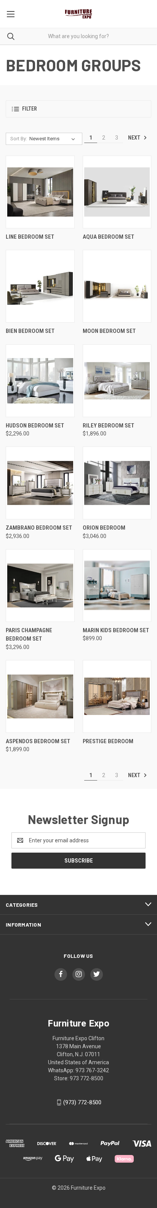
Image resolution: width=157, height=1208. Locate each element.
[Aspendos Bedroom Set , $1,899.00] (40, 696)
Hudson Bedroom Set (35, 425)
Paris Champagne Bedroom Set (29, 635)
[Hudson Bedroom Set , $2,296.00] (40, 381)
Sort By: (18, 138)
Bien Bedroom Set (30, 331)
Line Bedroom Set (30, 236)
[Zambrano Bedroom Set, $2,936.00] (40, 483)
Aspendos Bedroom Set (38, 741)
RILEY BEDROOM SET (108, 425)
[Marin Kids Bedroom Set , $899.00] (117, 585)
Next (134, 138)
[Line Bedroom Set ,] (40, 192)
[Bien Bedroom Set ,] (40, 286)
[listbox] (53, 139)
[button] (78, 108)
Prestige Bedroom (108, 741)
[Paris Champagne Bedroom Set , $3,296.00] (40, 585)
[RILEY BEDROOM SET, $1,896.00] (117, 381)
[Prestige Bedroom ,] (117, 696)
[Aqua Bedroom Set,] (117, 192)
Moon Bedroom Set (109, 331)
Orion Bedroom (104, 527)
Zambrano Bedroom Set (39, 527)
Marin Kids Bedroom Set (116, 630)
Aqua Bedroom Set (108, 236)
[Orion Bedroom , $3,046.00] (117, 483)
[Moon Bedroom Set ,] (117, 286)
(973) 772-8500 (82, 1102)
